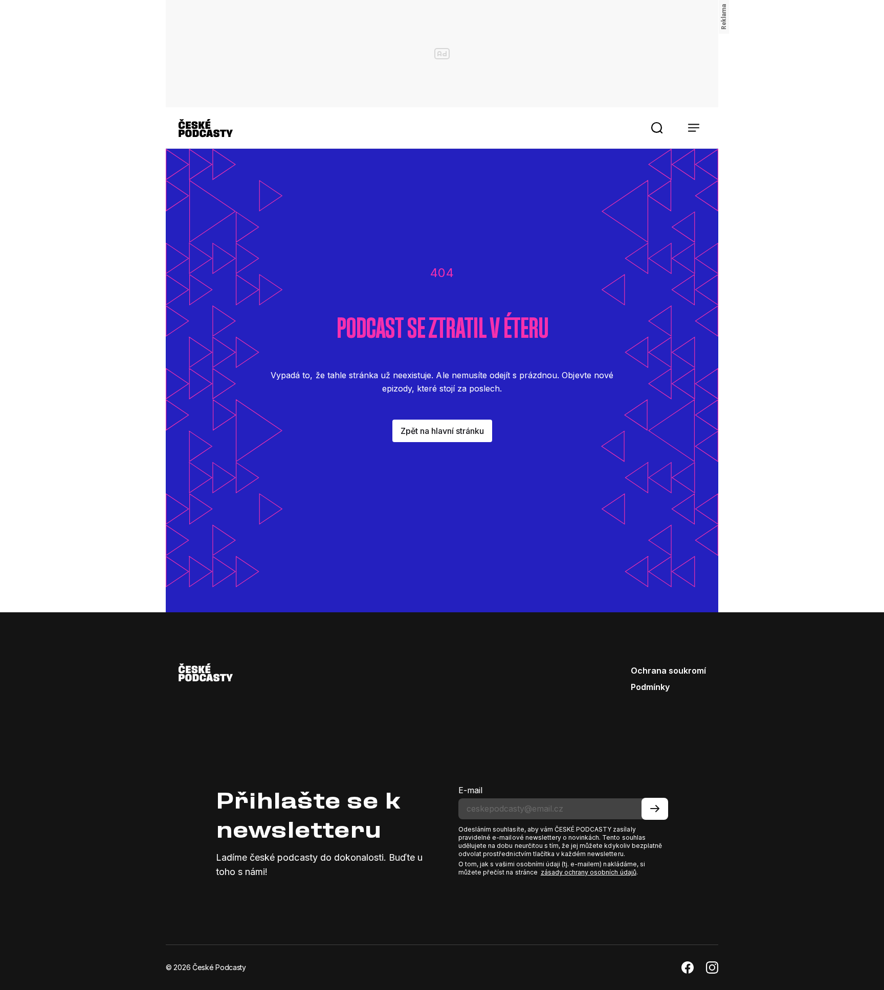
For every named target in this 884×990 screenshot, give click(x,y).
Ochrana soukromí (668, 670)
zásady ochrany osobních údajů (588, 872)
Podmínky (650, 687)
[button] (657, 128)
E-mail (470, 790)
